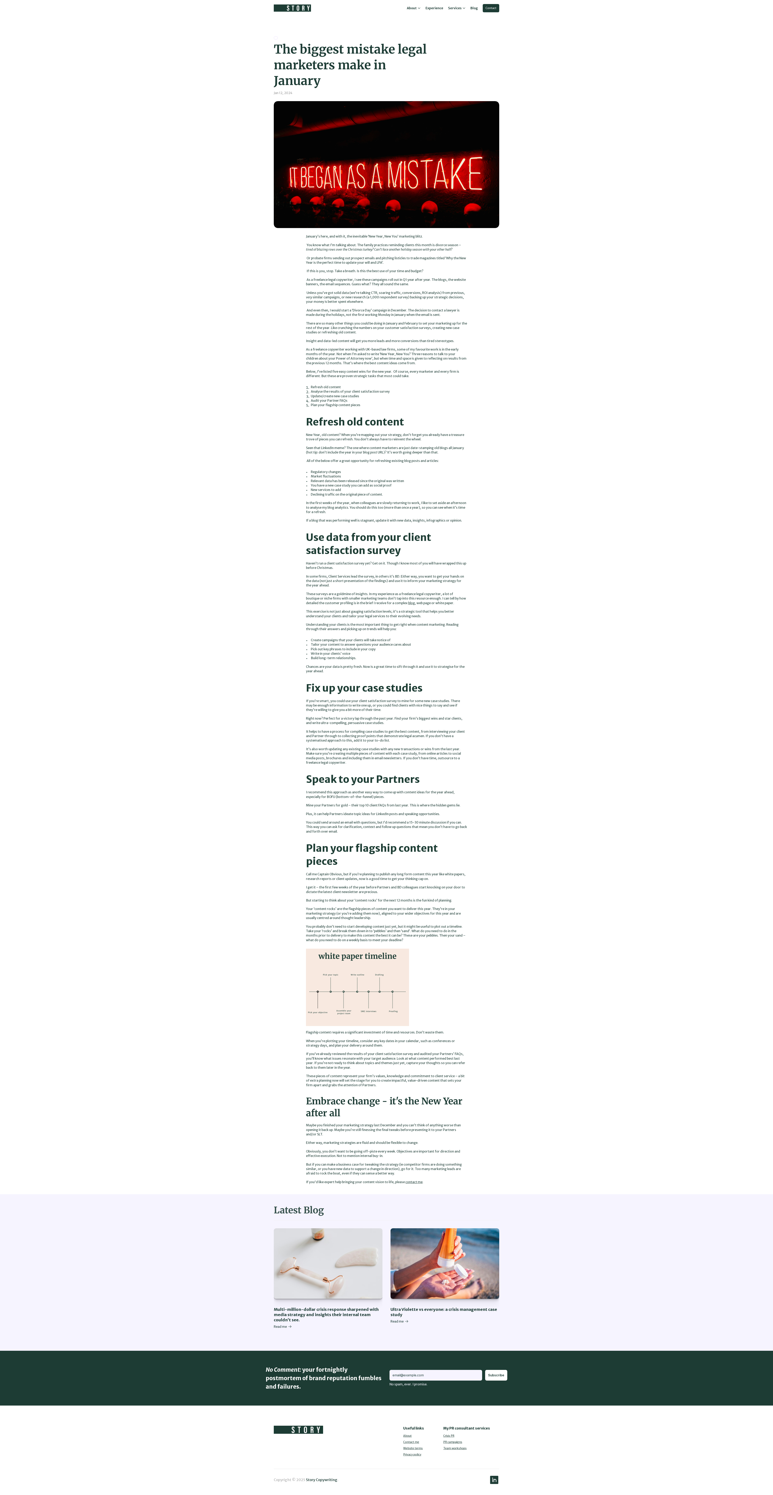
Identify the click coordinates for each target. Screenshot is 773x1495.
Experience (434, 8)
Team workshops (455, 1448)
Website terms (413, 1448)
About (407, 1436)
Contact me (411, 1442)
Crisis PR (448, 1436)
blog (411, 603)
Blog (474, 8)
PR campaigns (452, 1442)
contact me (414, 1182)
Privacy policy (412, 1454)
